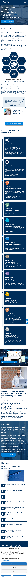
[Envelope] (27, 323)
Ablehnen (14, 567)
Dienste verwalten (5, 560)
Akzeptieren (14, 563)
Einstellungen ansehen (14, 571)
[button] (26, 548)
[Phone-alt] (27, 320)
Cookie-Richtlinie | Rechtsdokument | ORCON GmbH (6, 575)
